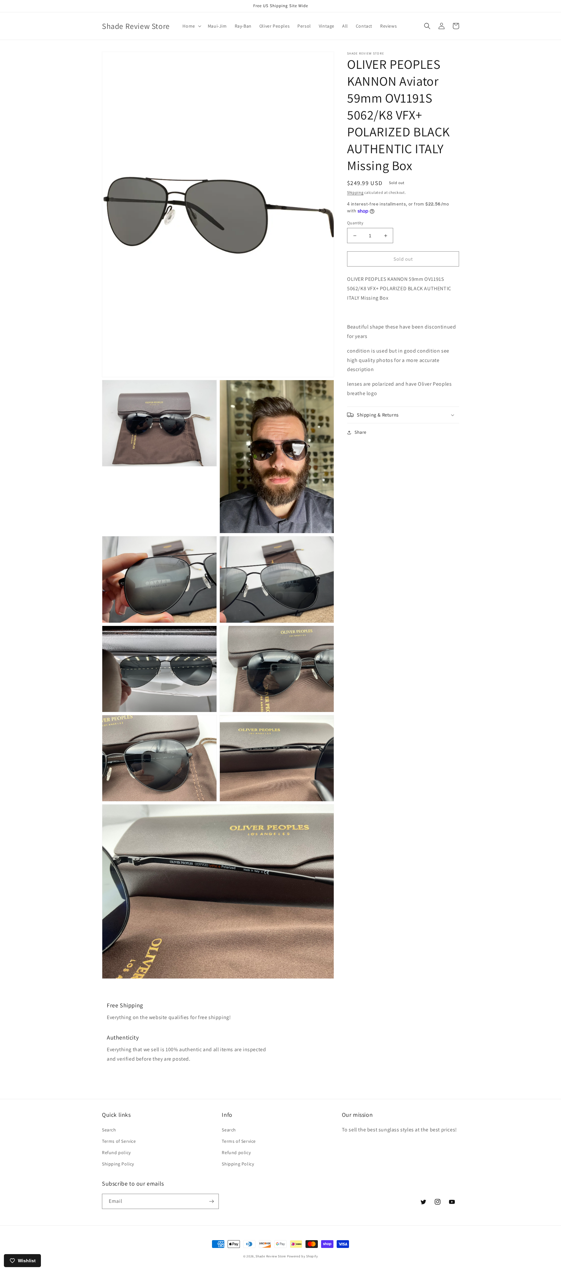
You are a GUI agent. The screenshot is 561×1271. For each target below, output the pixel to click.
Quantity (355, 223)
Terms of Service (119, 1141)
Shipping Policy (118, 1164)
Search (109, 1130)
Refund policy (116, 1152)
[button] (191, 26)
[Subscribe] (211, 1201)
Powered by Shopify (302, 1256)
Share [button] (361, 432)
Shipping (355, 192)
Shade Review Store (271, 1256)
